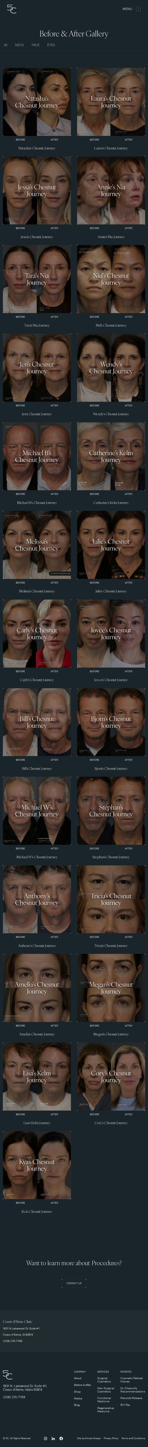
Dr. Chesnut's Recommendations (132, 1390)
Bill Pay (125, 1404)
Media (78, 1398)
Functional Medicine (104, 1399)
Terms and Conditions (133, 1438)
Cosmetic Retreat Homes (131, 1380)
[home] (25, 9)
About (77, 1378)
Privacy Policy (111, 1438)
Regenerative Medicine (105, 1410)
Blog (77, 1405)
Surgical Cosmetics (104, 1380)
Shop (77, 1391)
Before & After (82, 1384)
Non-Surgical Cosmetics (105, 1390)
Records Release (131, 1398)
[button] (131, 9)
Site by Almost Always (89, 1438)
